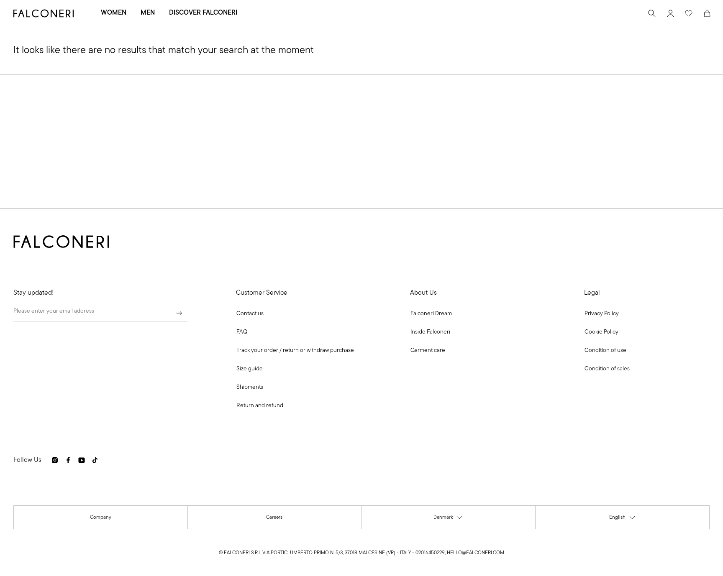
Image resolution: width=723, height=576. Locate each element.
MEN (148, 13)
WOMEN (113, 13)
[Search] (652, 13)
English (622, 519)
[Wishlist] (688, 13)
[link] (242, 332)
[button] (250, 314)
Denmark (448, 519)
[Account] (670, 13)
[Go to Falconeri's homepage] (43, 13)
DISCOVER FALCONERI (203, 13)
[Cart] (707, 13)
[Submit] (179, 313)
